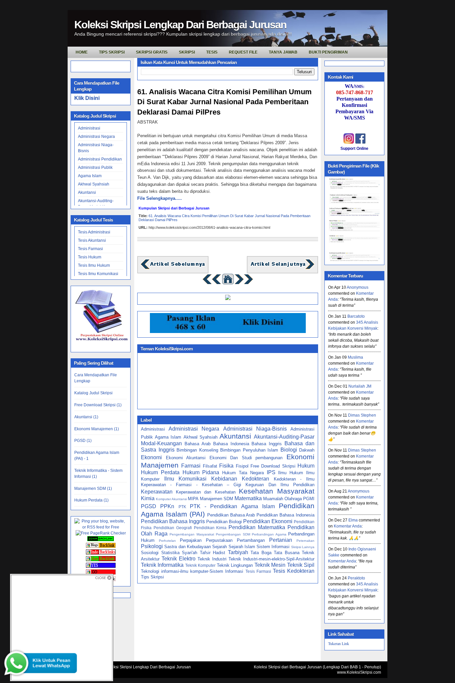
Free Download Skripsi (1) (98, 405)
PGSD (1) (83, 440)
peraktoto (356, 578)
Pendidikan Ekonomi (267, 521)
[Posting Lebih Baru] (173, 268)
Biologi (288, 450)
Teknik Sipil (300, 565)
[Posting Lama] (282, 268)
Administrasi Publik (95, 167)
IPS (271, 472)
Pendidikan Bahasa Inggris (173, 521)
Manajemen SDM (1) (93, 488)
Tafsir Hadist (213, 552)
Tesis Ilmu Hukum (94, 265)
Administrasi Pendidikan (100, 159)
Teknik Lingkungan (235, 565)
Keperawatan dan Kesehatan (205, 492)
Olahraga (293, 498)
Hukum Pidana (201, 472)
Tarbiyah (238, 552)
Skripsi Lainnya (302, 547)
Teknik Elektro (179, 558)
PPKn (167, 506)
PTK (182, 507)
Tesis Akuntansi (92, 240)
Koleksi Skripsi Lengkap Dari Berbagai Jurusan (180, 25)
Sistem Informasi (272, 546)
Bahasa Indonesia (231, 443)
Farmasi (191, 466)
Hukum (305, 466)
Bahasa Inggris (266, 443)
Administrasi (89, 128)
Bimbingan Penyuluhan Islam (249, 450)
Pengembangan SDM (233, 534)
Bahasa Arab (198, 443)
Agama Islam (90, 175)
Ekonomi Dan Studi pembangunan (246, 457)
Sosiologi (150, 552)
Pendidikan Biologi (224, 521)
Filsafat (210, 466)
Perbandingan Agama (269, 534)
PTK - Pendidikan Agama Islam (232, 506)
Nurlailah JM (359, 386)
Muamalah (273, 498)
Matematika (248, 498)
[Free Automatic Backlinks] (100, 539)
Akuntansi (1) (86, 417)
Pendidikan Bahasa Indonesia (285, 514)
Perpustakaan (219, 540)
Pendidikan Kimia (210, 527)
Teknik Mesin (269, 565)
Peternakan (305, 540)
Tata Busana (286, 552)
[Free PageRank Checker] (101, 533)
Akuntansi (87, 192)
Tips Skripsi (112, 52)
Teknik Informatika (162, 565)
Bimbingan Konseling (197, 450)
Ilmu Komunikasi (185, 479)
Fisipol (242, 466)
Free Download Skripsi (272, 466)
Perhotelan (167, 540)
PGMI (308, 498)
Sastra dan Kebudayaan (187, 546)
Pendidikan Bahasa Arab (231, 514)
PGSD (148, 506)
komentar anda (348, 526)
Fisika (226, 466)
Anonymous (357, 287)
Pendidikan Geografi (173, 527)
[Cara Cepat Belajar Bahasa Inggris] (227, 298)
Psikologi (152, 546)
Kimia (148, 498)
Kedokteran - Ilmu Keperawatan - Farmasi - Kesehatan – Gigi (227, 482)
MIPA (193, 498)
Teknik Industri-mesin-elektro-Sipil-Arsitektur (271, 558)
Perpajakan (191, 540)
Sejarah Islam (241, 546)
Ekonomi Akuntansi (186, 457)
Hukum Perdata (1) (91, 500)
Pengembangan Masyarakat (192, 534)
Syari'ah (189, 552)
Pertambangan (251, 540)
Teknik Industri (212, 558)
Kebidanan (224, 479)
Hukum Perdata (160, 472)
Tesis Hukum (89, 257)
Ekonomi (151, 457)
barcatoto (356, 316)
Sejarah (219, 546)
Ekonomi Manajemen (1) (96, 429)
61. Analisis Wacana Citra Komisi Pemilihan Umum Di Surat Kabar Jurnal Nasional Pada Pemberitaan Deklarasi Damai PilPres (224, 102)
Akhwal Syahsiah (93, 184)
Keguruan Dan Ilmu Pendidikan (279, 484)
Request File (243, 52)
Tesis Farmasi (90, 248)
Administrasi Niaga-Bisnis (255, 429)
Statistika (170, 552)
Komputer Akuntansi (171, 499)
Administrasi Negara (96, 136)
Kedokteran (255, 479)
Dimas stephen (362, 415)
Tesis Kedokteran (293, 571)
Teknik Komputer (200, 565)
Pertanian (280, 540)
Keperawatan (157, 492)
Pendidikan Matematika (256, 527)
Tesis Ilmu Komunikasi (98, 273)
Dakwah (306, 450)
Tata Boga (260, 552)
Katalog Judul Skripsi (93, 393)
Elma (353, 520)
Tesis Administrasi (94, 232)
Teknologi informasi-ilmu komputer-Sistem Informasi (192, 571)
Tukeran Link (338, 643)
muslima (355, 357)
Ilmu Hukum (290, 472)
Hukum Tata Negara (243, 472)
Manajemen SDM (216, 498)
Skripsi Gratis (152, 52)
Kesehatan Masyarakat (276, 491)
